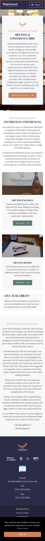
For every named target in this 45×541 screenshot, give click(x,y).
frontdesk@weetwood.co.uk (22, 481)
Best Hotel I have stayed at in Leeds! (22, 324)
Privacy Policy (22, 513)
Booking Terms (22, 509)
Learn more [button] (22, 528)
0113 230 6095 (22, 497)
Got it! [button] (22, 534)
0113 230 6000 (22, 489)
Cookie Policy (22, 517)
